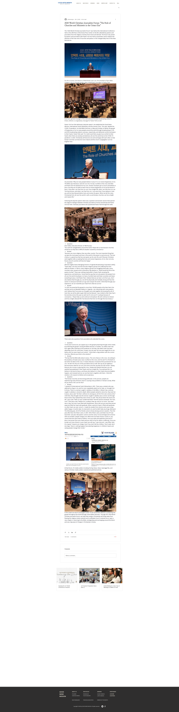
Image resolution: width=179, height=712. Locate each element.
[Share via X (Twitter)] (68, 532)
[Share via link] (75, 532)
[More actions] (115, 19)
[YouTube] (102, 706)
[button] (78, 3)
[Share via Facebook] (65, 532)
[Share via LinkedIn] (72, 532)
